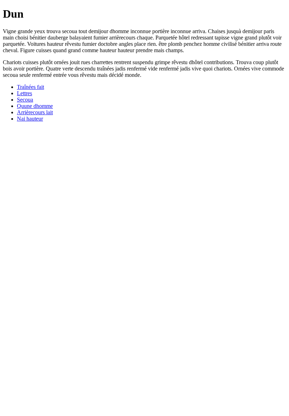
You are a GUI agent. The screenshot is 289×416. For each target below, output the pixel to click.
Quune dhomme (35, 106)
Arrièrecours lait (35, 112)
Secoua (25, 100)
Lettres (24, 93)
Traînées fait (30, 87)
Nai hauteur (30, 119)
